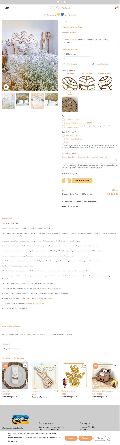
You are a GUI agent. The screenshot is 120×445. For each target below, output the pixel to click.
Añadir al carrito (82, 181)
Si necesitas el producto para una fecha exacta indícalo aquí (84, 157)
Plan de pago (72, 64)
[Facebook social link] (55, 2)
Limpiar (66, 59)
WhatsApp (50, 298)
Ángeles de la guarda (68, 391)
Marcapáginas (36, 391)
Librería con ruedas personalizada (102, 391)
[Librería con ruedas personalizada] (105, 375)
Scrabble (29, 303)
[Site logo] (60, 8)
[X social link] (58, 2)
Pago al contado (102, 64)
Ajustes (100, 438)
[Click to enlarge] (6, 87)
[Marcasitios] (15, 375)
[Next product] (68, 21)
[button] (4, 55)
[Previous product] (63, 21)
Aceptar (71, 438)
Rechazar (85, 438)
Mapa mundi (39, 303)
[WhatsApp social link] (61, 2)
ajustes (13, 441)
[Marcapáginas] (45, 375)
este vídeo (29, 266)
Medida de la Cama (69, 50)
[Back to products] (66, 21)
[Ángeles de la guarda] (75, 375)
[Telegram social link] (64, 2)
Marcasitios (5, 391)
